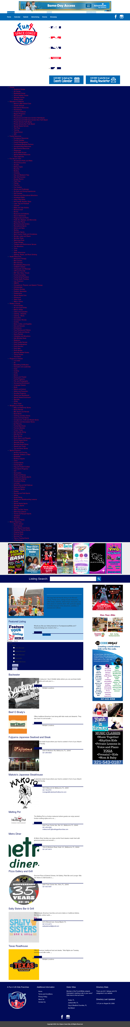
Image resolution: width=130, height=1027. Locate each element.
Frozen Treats (18, 430)
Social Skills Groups (20, 152)
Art (15, 363)
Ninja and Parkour (19, 487)
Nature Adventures (20, 216)
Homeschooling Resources (22, 146)
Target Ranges (18, 242)
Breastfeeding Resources (22, 265)
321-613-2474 (47, 924)
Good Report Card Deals (22, 528)
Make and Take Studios (21, 208)
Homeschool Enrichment (21, 383)
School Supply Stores (20, 440)
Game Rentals (18, 334)
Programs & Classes (16, 359)
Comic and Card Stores (21, 418)
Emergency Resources (21, 138)
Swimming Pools (19, 240)
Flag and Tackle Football (22, 467)
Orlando (49, 12)
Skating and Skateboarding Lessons (25, 499)
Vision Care (17, 299)
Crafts (16, 373)
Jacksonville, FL (73, 1003)
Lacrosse (17, 483)
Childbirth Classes (19, 267)
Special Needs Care (20, 295)
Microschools (18, 116)
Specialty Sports (19, 505)
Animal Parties (18, 305)
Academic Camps (19, 89)
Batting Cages (18, 167)
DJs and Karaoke (19, 326)
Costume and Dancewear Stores (24, 422)
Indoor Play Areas (19, 199)
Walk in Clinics (18, 301)
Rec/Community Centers (21, 224)
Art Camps (17, 91)
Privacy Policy (42, 997)
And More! (71, 1008)
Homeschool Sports (20, 479)
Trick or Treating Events (21, 538)
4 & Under (17, 361)
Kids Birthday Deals (20, 338)
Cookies (16, 322)
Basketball (17, 456)
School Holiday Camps (21, 95)
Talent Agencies (19, 156)
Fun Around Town (15, 159)
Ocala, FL (71, 1000)
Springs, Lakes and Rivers (22, 236)
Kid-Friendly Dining (20, 432)
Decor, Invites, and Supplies (23, 324)
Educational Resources (21, 108)
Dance (16, 375)
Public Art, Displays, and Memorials (25, 220)
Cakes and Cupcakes (20, 312)
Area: (14, 645)
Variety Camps (18, 99)
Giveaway (53, 17)
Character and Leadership (22, 367)
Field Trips (17, 181)
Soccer (16, 501)
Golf (15, 471)
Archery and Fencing (20, 452)
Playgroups (17, 150)
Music (15, 387)
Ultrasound (17, 297)
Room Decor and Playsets (22, 438)
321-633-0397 (47, 886)
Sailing (16, 495)
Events (44, 17)
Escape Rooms (18, 179)
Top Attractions (18, 246)
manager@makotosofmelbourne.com (54, 792)
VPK (15, 134)
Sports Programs (15, 450)
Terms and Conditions (45, 994)
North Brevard (19, 648)
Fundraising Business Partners (23, 144)
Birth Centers (18, 261)
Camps (12, 87)
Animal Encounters (20, 163)
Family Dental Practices (21, 277)
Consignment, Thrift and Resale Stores (26, 420)
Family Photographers (21, 142)
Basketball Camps (19, 93)
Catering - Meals (19, 316)
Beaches (16, 169)
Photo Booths (18, 350)
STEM (16, 401)
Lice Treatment (18, 281)
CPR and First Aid (19, 271)
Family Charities (19, 140)
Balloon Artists (18, 310)
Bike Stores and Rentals (21, 412)
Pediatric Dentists (19, 289)
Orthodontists (18, 287)
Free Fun (17, 185)
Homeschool (18, 110)
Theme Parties (18, 354)
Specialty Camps (19, 97)
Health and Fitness (20, 475)
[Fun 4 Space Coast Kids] (25, 34)
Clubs (15, 369)
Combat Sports (18, 463)
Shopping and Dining (16, 405)
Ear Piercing (18, 424)
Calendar (17, 17)
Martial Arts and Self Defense (23, 485)
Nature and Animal (20, 389)
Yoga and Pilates (19, 520)
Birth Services (18, 263)
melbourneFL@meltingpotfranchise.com (55, 829)
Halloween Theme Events (22, 530)
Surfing (16, 507)
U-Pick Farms (18, 540)
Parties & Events (15, 303)
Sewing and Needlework (21, 395)
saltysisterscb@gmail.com (50, 926)
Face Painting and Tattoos (22, 330)
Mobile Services (20, 662)
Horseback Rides (19, 197)
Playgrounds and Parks (21, 218)
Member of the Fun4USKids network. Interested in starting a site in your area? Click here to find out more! (80, 993)
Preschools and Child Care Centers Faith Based (29, 118)
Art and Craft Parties (20, 307)
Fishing (16, 183)
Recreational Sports (20, 226)
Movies (16, 212)
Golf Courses (18, 193)
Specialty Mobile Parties (21, 352)
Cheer (16, 461)
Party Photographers (20, 344)
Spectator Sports (19, 232)
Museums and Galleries (21, 214)
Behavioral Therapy (20, 259)
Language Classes (20, 385)
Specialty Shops (19, 442)
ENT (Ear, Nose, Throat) (21, 273)
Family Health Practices (21, 279)
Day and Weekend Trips (21, 175)
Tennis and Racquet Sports (22, 514)
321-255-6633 (47, 753)
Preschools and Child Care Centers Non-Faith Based (31, 120)
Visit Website (46, 635)
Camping (17, 173)
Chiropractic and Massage (22, 269)
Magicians (17, 340)
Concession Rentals (20, 320)
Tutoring (16, 130)
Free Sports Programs (21, 469)
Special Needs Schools (21, 126)
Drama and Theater (20, 377)
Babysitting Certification (21, 365)
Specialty (17, 399)
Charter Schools (19, 105)
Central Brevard (20, 651)
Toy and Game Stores (21, 448)
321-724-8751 (47, 790)
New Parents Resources (21, 148)
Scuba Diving (18, 497)
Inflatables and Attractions (22, 336)
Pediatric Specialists (20, 291)
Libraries (16, 205)
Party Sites (17, 348)
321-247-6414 (47, 849)
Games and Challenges (21, 189)
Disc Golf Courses (19, 177)
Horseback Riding (19, 481)
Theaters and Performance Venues (25, 244)
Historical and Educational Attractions (26, 195)
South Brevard (19, 655)
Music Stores (18, 436)
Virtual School (18, 132)
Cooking (16, 371)
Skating (16, 230)
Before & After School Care (22, 103)
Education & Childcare (17, 101)
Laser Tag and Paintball (21, 203)
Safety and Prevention (21, 391)
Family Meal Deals (20, 426)
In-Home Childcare (20, 112)
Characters (17, 318)
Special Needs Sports (21, 503)
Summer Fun (18, 536)
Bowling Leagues (19, 458)
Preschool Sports (19, 489)
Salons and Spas (19, 228)
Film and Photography (21, 381)
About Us (41, 999)
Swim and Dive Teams (21, 510)
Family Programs (19, 379)
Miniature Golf (18, 210)
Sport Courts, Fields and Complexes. (25, 234)
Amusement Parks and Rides (23, 161)
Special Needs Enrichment (22, 397)
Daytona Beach (91, 12)
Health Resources (15, 256)
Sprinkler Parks (18, 238)
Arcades (16, 165)
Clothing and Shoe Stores (22, 416)
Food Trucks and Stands (21, 332)
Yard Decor (17, 356)
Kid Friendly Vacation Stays (22, 201)
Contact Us (42, 1002)
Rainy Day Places (19, 222)
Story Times (17, 403)
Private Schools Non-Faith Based (24, 124)
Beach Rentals (18, 410)
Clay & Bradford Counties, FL (77, 1005)
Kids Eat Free (18, 434)
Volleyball (17, 516)
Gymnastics (17, 473)
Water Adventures (19, 252)
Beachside (18, 658)
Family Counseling (20, 275)
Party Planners (18, 346)
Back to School (18, 524)
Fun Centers (18, 187)
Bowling (16, 171)
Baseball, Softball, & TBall (22, 454)
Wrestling (17, 518)
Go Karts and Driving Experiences (24, 191)
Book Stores (18, 414)
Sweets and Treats (20, 446)
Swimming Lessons (20, 512)
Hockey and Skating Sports (22, 477)
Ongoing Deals (18, 532)
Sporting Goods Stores (21, 444)
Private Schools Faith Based (23, 122)
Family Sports (18, 465)
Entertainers (18, 328)
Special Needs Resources (22, 154)
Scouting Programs (20, 393)
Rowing (16, 491)
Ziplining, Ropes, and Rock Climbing (25, 254)
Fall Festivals (18, 526)
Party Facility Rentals (20, 342)
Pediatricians (18, 293)
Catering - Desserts (20, 314)
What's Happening (15, 522)
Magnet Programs (19, 114)
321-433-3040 (47, 827)
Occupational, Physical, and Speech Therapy (28, 285)
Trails (15, 250)
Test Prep (17, 128)
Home (9, 17)
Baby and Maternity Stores (22, 407)
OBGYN (16, 283)
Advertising (35, 17)
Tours (15, 248)
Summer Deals (18, 534)
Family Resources (15, 136)
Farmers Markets (19, 428)
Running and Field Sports (22, 493)
